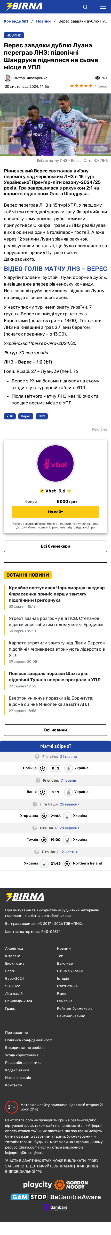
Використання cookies (24, 1047)
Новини (13, 35)
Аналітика (14, 948)
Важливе (65, 963)
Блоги (10, 971)
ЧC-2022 (12, 986)
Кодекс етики (17, 1070)
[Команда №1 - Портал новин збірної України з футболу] (21, 6)
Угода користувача (21, 1055)
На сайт (55, 512)
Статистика (67, 986)
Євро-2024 (14, 978)
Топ (60, 956)
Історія (63, 978)
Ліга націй (14, 993)
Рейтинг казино (71, 1016)
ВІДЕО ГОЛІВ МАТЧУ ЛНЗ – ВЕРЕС (55, 268)
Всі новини (55, 730)
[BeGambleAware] (75, 1197)
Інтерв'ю (12, 956)
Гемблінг (64, 1001)
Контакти (13, 1085)
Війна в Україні (70, 971)
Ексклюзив (15, 963)
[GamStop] (29, 1197)
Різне (61, 993)
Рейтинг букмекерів (74, 1008)
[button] (85, 8)
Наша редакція (18, 1078)
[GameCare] (55, 1208)
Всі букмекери (55, 546)
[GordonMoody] (71, 1185)
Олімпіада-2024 (18, 1001)
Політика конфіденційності (28, 1040)
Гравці (10, 1008)
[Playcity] (37, 1185)
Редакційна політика (23, 1062)
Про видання (16, 1032)
